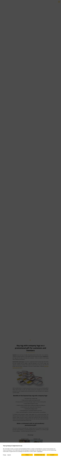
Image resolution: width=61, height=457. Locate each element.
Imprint (9, 455)
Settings (27, 454)
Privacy (4, 455)
